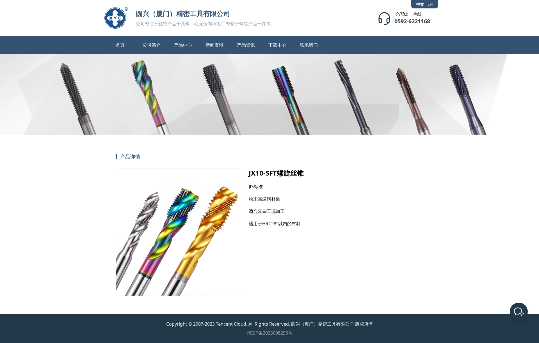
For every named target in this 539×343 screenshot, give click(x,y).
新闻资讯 (214, 45)
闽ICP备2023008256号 (270, 333)
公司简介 (152, 45)
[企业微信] (519, 312)
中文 (420, 4)
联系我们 (309, 45)
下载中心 (277, 45)
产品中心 (183, 45)
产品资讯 (246, 45)
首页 (120, 45)
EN (430, 4)
